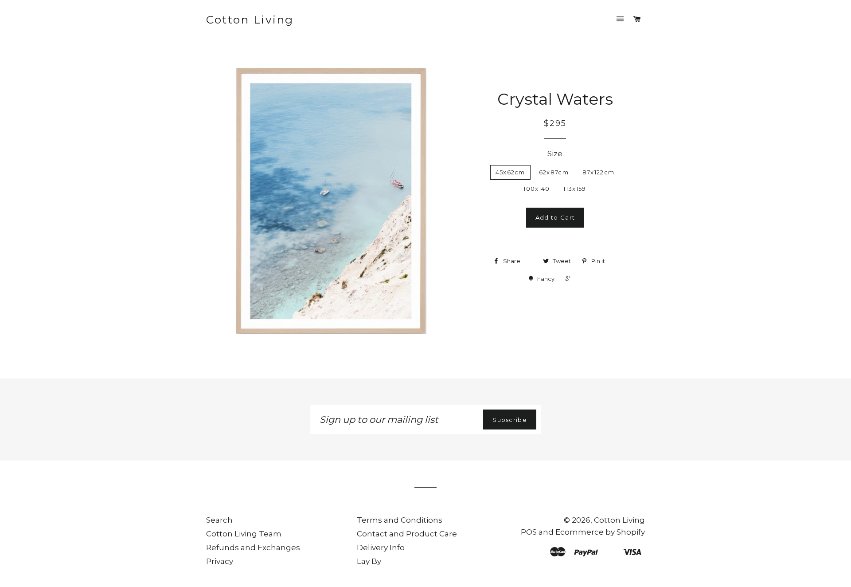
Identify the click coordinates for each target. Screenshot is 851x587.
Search (219, 520)
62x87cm (554, 172)
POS (529, 532)
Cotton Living (250, 19)
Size (554, 153)
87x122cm (598, 172)
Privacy (219, 561)
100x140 (536, 188)
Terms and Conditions (399, 520)
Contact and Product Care (407, 533)
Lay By (369, 561)
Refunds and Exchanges (253, 547)
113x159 (574, 188)
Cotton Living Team (243, 533)
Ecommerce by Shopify (600, 532)
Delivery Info (381, 547)
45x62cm (510, 172)
